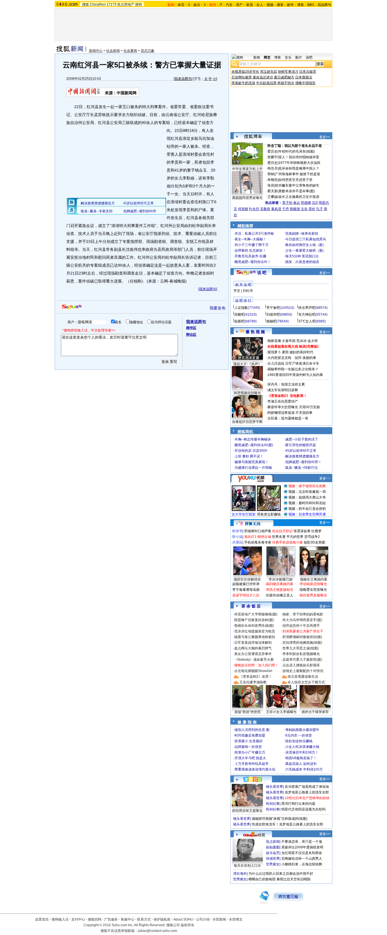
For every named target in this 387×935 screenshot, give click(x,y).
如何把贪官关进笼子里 (295, 180)
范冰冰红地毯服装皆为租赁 (254, 631)
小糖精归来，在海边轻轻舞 (301, 864)
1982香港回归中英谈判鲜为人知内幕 (295, 375)
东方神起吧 (306, 314)
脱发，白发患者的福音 (302, 262)
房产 (239, 5)
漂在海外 (240, 874)
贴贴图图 (273, 847)
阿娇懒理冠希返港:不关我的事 (289, 413)
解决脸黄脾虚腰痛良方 (302, 456)
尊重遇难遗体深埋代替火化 (255, 769)
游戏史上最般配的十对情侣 (302, 671)
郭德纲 (306, 203)
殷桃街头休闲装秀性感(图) (254, 626)
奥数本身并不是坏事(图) (296, 191)
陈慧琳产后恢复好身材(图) (254, 620)
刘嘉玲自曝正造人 (279, 595)
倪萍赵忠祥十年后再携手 (301, 626)
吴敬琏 (265, 209)
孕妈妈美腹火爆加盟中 (302, 730)
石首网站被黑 (241, 77)
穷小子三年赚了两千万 (252, 245)
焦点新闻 (273, 842)
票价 (312, 209)
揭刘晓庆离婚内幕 (279, 584)
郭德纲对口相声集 (257, 531)
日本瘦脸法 (303, 77)
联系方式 (144, 919)
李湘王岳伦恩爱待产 (282, 401)
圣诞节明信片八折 (246, 595)
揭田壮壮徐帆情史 (247, 579)
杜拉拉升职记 (282, 531)
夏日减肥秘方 (284, 77)
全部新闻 (219, 919)
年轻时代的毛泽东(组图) (296, 151)
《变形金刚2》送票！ (255, 677)
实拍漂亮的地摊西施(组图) (302, 643)
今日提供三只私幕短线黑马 (305, 239)
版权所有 (187, 925)
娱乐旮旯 (273, 853)
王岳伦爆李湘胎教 (253, 682)
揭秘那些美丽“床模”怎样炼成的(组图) (279, 819)
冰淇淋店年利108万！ (301, 752)
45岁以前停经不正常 (300, 451)
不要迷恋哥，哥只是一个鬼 (301, 842)
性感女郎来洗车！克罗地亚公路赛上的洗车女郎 (287, 824)
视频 (270, 5)
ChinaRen (98, 5)
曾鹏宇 (272, 157)
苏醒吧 (239, 314)
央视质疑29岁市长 (245, 72)
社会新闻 (113, 51)
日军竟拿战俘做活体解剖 (253, 643)
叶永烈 (254, 209)
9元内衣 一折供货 (298, 735)
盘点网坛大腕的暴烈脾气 (253, 648)
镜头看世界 (274, 787)
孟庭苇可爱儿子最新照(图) (302, 660)
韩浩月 (272, 168)
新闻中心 (96, 51)
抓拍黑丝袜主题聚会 (247, 811)
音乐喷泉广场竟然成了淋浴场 (307, 787)
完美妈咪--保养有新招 (301, 234)
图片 (298, 57)
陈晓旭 (295, 209)
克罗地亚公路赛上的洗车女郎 (307, 792)
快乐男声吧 (306, 308)
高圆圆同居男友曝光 (247, 198)
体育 (181, 5)
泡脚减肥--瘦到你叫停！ (303, 462)
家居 (249, 5)
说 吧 (261, 272)
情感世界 (273, 859)
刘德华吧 (273, 314)
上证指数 (241, 308)
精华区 (191, 328)
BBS (310, 5)
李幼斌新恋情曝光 (313, 584)
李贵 (236, 291)
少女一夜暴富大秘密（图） (305, 251)
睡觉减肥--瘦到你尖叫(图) (254, 445)
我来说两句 (183, 79)
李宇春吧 (273, 308)
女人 (259, 5)
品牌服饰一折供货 (248, 747)
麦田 (285, 352)
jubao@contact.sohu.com (157, 931)
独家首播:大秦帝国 (281, 341)
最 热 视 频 (255, 332)
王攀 (270, 197)
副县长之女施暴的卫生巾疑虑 (297, 197)
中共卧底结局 (266, 83)
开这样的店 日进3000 (251, 451)
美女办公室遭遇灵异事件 (253, 654)
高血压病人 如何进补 (301, 764)
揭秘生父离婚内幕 (313, 579)
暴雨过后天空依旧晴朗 (294, 879)
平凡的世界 (294, 537)
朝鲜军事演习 (288, 72)
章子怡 (287, 203)
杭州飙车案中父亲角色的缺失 (297, 185)
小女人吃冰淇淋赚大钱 (302, 747)
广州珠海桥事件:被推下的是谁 (297, 174)
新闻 (256, 57)
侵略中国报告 (305, 83)
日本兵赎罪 (307, 72)
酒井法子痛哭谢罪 (315, 712)
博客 (300, 5)
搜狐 (85, 5)
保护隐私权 (162, 919)
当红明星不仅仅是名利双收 (301, 853)
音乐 (288, 57)
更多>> (324, 137)
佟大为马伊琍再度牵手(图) (302, 620)
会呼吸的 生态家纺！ (250, 251)
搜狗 (138, 5)
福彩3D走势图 (314, 542)
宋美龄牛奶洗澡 (243, 83)
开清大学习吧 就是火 (250, 758)
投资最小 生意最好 (249, 741)
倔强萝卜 (274, 352)
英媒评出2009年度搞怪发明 (302, 847)
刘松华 (248, 291)
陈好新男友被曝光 (313, 595)
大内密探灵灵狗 (279, 358)
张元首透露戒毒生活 (303, 677)
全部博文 (236, 919)
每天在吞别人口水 (247, 866)
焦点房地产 (125, 5)
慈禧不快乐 (285, 83)
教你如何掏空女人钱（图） (305, 245)
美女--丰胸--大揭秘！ (250, 239)
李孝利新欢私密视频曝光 (301, 654)
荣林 (270, 174)
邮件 (290, 5)
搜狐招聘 (94, 919)
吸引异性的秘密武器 (300, 445)
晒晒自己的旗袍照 (262, 879)
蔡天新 (272, 191)
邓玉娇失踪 (268, 72)
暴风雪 (276, 209)
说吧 (309, 57)
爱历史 (272, 151)
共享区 (237, 542)
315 (315, 203)
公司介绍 (203, 919)
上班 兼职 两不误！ (249, 456)
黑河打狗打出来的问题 (298, 804)
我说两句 (324, 5)
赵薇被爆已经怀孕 (246, 584)
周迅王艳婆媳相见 (279, 590)
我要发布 (218, 308)
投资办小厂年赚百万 (250, 752)
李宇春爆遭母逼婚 (246, 590)
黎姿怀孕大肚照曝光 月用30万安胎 (293, 407)
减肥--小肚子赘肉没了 (301, 439)
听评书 (237, 531)
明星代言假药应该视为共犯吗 (303, 809)
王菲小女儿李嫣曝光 (281, 712)
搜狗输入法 (60, 919)
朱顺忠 (272, 180)
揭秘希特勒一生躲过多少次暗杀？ (292, 369)
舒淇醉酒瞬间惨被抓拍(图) (302, 637)
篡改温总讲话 (263, 77)
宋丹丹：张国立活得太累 (286, 384)
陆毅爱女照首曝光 (313, 590)
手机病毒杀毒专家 (257, 542)
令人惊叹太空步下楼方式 (306, 682)
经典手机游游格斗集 (287, 542)
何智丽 (243, 209)
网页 (267, 57)
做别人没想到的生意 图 (252, 730)
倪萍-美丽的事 (305, 358)
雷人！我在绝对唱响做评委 (298, 157)
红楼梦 (316, 531)
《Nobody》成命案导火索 (254, 660)
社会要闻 (130, 51)
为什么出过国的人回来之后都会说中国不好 (280, 874)
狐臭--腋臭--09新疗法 (301, 468)
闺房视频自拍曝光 (247, 393)
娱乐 (197, 5)
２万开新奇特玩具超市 (252, 764)
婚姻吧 (271, 321)
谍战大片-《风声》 (247, 364)
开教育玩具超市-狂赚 (250, 256)
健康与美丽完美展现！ (252, 462)
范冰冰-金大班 (307, 341)
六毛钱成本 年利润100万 (304, 769)
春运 (296, 203)
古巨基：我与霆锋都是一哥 (287, 418)
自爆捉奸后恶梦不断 (247, 422)
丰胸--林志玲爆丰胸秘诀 (253, 439)
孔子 (319, 209)
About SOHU (183, 919)
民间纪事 (273, 804)
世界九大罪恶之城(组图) (300, 648)
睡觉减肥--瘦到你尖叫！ (253, 262)
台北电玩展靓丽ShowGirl (253, 671)
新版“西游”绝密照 (248, 712)
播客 (280, 5)
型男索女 (273, 864)
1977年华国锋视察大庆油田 (299, 163)
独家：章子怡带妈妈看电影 (302, 614)
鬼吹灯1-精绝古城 (257, 537)
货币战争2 (312, 537)
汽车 (229, 5)
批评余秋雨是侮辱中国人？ (298, 168)
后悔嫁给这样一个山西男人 (301, 859)
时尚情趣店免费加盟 (250, 735)
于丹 (285, 209)
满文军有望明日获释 (282, 390)
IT (221, 5)
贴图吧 (239, 321)
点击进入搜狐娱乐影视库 (301, 665)
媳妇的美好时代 (301, 352)
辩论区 (191, 335)
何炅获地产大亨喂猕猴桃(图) (255, 614)
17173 (111, 5)
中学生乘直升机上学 (247, 169)
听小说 (237, 537)
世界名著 (279, 537)
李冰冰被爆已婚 (280, 579)
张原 (270, 185)
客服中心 (127, 919)
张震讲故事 (302, 531)
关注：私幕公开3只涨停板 (254, 234)
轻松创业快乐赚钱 (298, 741)
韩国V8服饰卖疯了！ (301, 758)
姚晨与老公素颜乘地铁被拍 (254, 637)
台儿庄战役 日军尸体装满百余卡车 (293, 363)
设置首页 (42, 919)
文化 (304, 209)
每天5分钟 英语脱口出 (302, 256)
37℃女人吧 (307, 321)
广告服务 (111, 919)
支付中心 (78, 919)
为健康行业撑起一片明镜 (253, 468)
